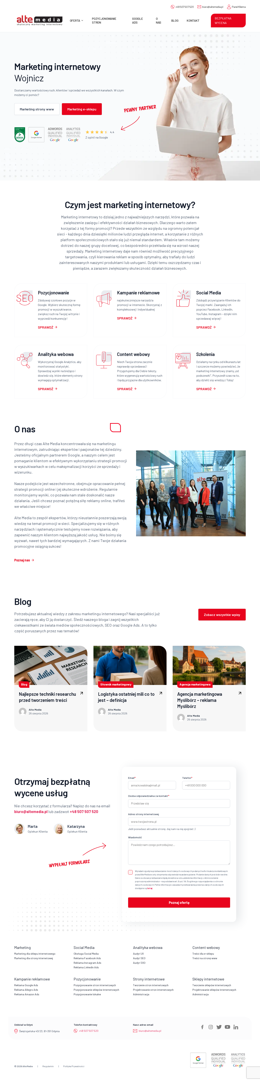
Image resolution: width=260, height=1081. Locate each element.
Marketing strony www (37, 109)
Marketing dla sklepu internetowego (34, 953)
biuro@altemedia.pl (212, 6)
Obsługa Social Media (86, 953)
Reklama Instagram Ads (87, 962)
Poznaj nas (22, 560)
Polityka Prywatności (73, 1066)
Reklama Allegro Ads (26, 989)
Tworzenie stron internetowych (150, 985)
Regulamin (48, 1066)
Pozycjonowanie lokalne (87, 994)
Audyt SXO (139, 962)
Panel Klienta (239, 6)
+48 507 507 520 (184, 6)
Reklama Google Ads (26, 985)
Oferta (75, 20)
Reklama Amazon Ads (26, 994)
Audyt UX (138, 953)
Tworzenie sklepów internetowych (211, 985)
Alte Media (27, 1066)
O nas (158, 20)
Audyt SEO (139, 958)
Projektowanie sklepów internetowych (214, 989)
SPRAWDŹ (45, 327)
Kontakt (193, 20)
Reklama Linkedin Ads (86, 967)
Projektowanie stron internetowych (153, 989)
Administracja (141, 994)
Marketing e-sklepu (81, 109)
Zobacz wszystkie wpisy (222, 615)
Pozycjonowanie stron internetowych (95, 985)
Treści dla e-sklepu (203, 953)
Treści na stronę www (204, 958)
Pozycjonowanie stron (104, 20)
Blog (175, 20)
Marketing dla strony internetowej (33, 958)
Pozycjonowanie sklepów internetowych (96, 989)
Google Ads (137, 20)
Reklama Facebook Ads (87, 958)
